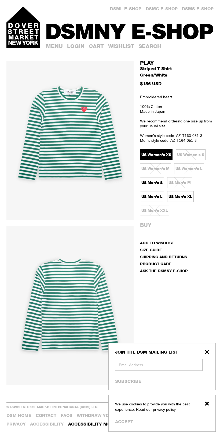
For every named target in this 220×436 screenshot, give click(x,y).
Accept (124, 421)
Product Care (155, 263)
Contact (46, 415)
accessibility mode (92, 424)
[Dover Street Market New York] (23, 27)
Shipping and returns (163, 257)
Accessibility (47, 424)
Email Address (131, 365)
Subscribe (128, 381)
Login (76, 46)
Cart (96, 46)
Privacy (16, 424)
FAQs (66, 415)
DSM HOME (18, 415)
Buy (145, 225)
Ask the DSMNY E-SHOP (164, 270)
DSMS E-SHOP (198, 8)
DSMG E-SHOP (162, 8)
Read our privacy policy (156, 409)
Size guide (151, 250)
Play (147, 63)
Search (149, 46)
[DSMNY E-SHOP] (130, 29)
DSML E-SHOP (125, 8)
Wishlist (121, 46)
